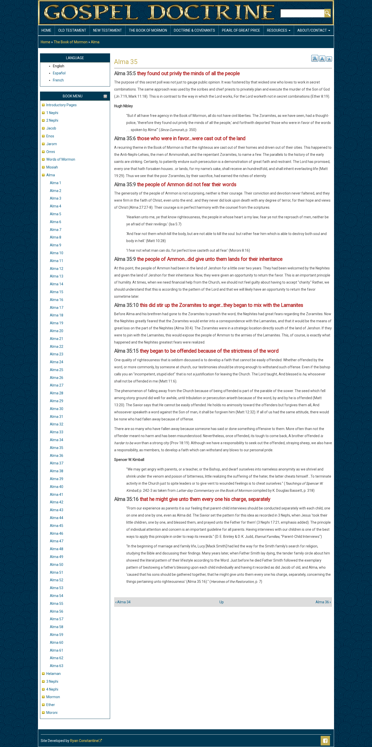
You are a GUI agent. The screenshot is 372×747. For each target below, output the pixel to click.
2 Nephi (52, 120)
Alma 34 (56, 440)
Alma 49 (56, 557)
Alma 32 (56, 424)
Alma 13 (56, 276)
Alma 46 (56, 533)
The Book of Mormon (71, 42)
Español (59, 73)
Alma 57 (56, 619)
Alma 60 (56, 643)
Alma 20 (56, 331)
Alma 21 (56, 339)
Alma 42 (56, 502)
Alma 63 (56, 666)
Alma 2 (55, 191)
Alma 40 (56, 487)
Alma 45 (56, 526)
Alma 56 (56, 611)
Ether (50, 705)
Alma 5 (55, 214)
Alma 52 (56, 580)
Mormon (53, 697)
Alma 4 (55, 206)
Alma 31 (56, 417)
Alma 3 (55, 198)
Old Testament (72, 30)
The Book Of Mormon (148, 30)
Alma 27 (56, 385)
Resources (277, 30)
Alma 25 (56, 370)
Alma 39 (56, 479)
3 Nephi (52, 681)
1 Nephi (52, 113)
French (58, 80)
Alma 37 (56, 463)
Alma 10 (56, 253)
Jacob (51, 128)
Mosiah (52, 167)
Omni (50, 152)
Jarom (51, 144)
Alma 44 (56, 518)
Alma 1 (55, 183)
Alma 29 (56, 401)
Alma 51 (56, 572)
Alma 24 (56, 362)
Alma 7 (55, 230)
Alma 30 (56, 409)
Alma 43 (56, 510)
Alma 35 (56, 448)
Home (46, 30)
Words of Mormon (60, 159)
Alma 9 (55, 245)
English (58, 66)
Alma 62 (56, 658)
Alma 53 (56, 588)
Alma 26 (56, 378)
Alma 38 (56, 471)
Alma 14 (56, 284)
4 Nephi (52, 689)
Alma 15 (56, 292)
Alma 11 (56, 261)
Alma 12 (56, 269)
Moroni (51, 713)
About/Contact (312, 30)
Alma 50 (56, 565)
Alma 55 (56, 604)
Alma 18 (56, 315)
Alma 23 (56, 354)
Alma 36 (56, 456)
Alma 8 (55, 237)
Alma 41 (56, 495)
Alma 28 (56, 393)
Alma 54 (56, 596)
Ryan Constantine (84, 741)
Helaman (53, 674)
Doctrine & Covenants (194, 30)
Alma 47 (56, 541)
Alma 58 (56, 627)
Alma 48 (56, 549)
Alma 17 (56, 308)
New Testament (107, 30)
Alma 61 (56, 650)
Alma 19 (56, 323)
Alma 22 (56, 347)
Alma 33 (56, 432)
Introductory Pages (61, 105)
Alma (95, 42)
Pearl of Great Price (241, 30)
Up (221, 602)
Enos (50, 136)
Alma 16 (56, 300)
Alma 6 (55, 222)
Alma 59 (56, 635)
